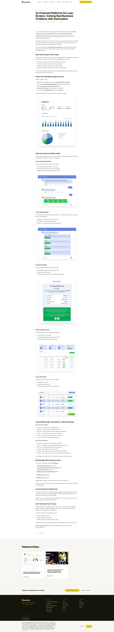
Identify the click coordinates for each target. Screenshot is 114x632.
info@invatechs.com (26, 618)
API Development (49, 607)
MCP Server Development (51, 605)
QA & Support (49, 611)
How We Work (65, 2)
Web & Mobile (49, 609)
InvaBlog (41, 9)
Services (39, 2)
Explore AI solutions (86, 590)
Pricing (64, 609)
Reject (82, 626)
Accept (88, 626)
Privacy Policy (25, 630)
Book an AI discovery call (86, 1)
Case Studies (52, 2)
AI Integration (48, 603)
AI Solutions (45, 2)
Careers (64, 607)
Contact (80, 607)
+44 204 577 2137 (25, 620)
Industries (59, 2)
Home (37, 9)
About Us (64, 601)
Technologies (81, 603)
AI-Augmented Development (51, 601)
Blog (71, 2)
